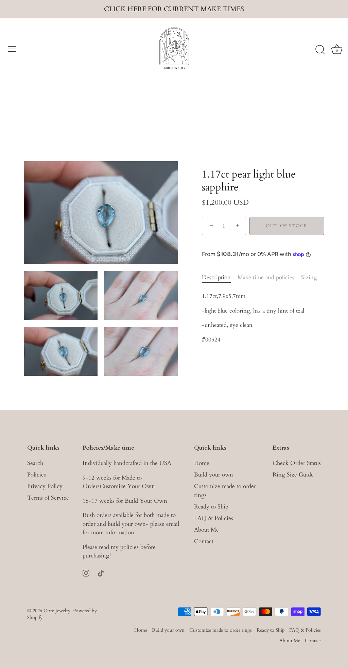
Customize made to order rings (220, 630)
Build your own (213, 475)
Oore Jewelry (57, 610)
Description (216, 277)
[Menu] (11, 48)
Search (35, 463)
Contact (203, 541)
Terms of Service (48, 498)
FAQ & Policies (213, 518)
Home (201, 463)
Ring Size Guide (293, 475)
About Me (206, 530)
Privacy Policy (45, 486)
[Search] (320, 50)
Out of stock (287, 226)
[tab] (220, 277)
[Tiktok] (101, 573)
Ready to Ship (211, 507)
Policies (36, 475)
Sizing (309, 277)
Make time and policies (266, 277)
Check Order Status (297, 463)
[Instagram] (86, 573)
